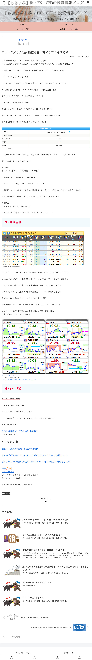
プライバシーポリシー (23, 653)
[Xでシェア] (15, 589)
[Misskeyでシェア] (77, 589)
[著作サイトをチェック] (19, 43)
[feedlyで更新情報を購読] (23, 43)
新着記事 (7, 493)
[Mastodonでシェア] (36, 589)
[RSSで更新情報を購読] (27, 43)
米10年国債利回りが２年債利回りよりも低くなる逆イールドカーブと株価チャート (35, 455)
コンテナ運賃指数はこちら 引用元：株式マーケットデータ (19, 380)
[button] (85, 428)
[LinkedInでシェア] (46, 601)
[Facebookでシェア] (15, 595)
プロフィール (68, 653)
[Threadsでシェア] (36, 595)
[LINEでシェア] (77, 595)
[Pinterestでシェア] (25, 601)
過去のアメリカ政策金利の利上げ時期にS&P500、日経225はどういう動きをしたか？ (36, 461)
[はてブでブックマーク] (56, 595)
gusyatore (24, 39)
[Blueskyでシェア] (56, 589)
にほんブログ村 (8, 471)
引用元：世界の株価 (8, 375)
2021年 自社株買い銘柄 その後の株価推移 (20, 449)
